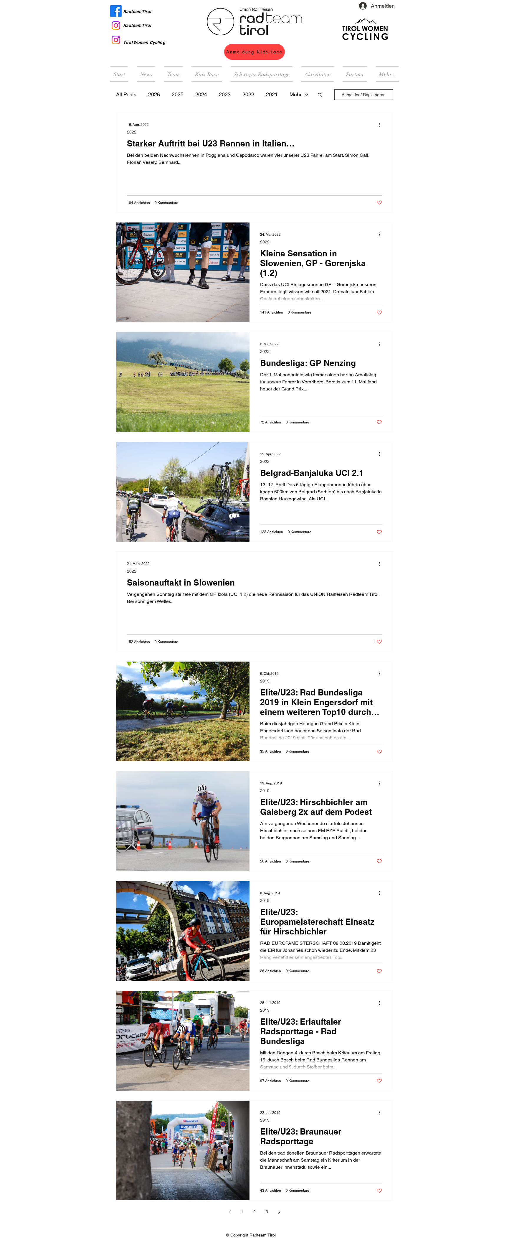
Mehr (296, 94)
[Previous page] (229, 1211)
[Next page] (279, 1211)
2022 (248, 94)
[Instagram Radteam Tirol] (116, 25)
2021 (272, 94)
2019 (265, 681)
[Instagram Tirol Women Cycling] (116, 40)
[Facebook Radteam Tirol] (116, 11)
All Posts (126, 94)
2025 (178, 94)
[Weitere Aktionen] (381, 124)
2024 (201, 94)
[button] (317, 74)
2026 (154, 94)
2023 (225, 94)
